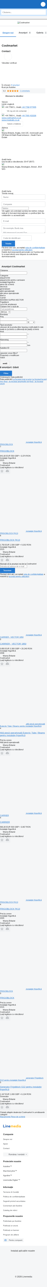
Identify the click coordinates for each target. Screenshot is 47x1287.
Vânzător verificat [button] (9, 63)
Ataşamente (5, 1117)
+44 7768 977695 (28, 107)
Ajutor (5, 1144)
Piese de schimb (18, 1117)
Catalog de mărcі (10, 1210)
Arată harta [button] (6, 159)
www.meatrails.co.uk (10, 120)
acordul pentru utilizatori (22, 250)
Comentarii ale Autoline (12, 1206)
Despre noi (7, 1139)
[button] (43, 4)
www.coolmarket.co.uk (11, 118)
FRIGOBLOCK (7, 451)
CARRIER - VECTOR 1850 (13, 644)
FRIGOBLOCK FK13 (10, 540)
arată (5, 363)
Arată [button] (18, 107)
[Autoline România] (17, 4)
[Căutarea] (43, 12)
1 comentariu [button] (25, 91)
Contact (6, 1148)
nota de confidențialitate (35, 247)
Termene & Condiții (11, 1192)
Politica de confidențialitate (14, 1197)
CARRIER (5, 822)
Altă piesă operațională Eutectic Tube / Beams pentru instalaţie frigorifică (22, 734)
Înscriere (7, 570)
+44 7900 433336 (28, 115)
